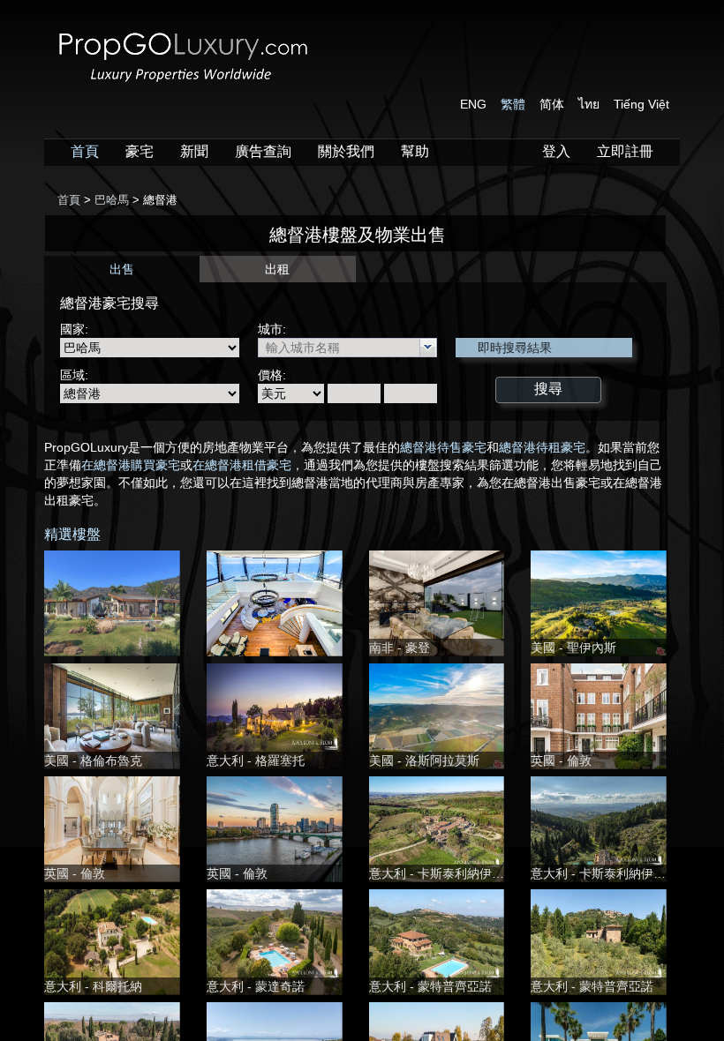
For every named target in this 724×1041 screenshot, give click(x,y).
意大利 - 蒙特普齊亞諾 (430, 986)
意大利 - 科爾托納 (93, 986)
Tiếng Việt (641, 104)
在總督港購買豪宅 (130, 465)
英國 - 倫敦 (561, 760)
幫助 (415, 151)
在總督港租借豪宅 (241, 465)
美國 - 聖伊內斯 (573, 647)
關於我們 (346, 151)
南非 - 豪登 (399, 647)
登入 (556, 151)
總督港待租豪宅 (542, 447)
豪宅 (139, 151)
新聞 (194, 151)
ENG (473, 104)
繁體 (513, 104)
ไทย (589, 104)
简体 (551, 104)
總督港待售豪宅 (443, 447)
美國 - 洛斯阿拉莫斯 (424, 760)
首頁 (85, 151)
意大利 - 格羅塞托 (256, 760)
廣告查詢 (263, 151)
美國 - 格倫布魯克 (93, 760)
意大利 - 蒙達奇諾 (256, 986)
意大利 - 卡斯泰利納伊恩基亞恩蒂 (461, 873)
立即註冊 (625, 151)
